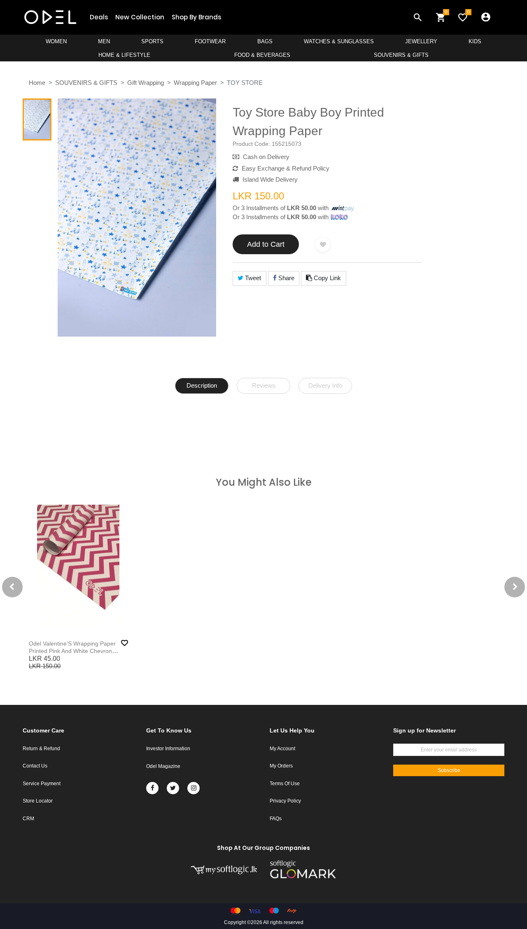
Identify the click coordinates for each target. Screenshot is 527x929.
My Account (282, 748)
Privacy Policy (285, 801)
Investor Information (168, 748)
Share (285, 277)
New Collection (139, 17)
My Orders (281, 766)
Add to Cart (265, 244)
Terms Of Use (285, 783)
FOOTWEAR (210, 41)
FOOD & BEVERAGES (262, 55)
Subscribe (449, 770)
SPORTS (152, 41)
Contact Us (35, 766)
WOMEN (56, 41)
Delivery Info (325, 385)
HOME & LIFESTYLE (124, 55)
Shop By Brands (196, 17)
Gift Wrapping (145, 82)
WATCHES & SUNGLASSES (339, 41)
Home (37, 82)
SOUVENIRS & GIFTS (401, 55)
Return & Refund (41, 748)
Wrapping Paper (195, 82)
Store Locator (38, 801)
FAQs (276, 818)
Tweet (252, 277)
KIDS (475, 41)
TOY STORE (245, 82)
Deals (99, 17)
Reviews (263, 385)
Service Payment (42, 783)
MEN (104, 41)
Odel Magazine (163, 766)
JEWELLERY (421, 41)
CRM (28, 818)
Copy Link (326, 277)
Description (202, 385)
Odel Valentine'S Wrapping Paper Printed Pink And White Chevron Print (72, 651)
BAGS (265, 41)
